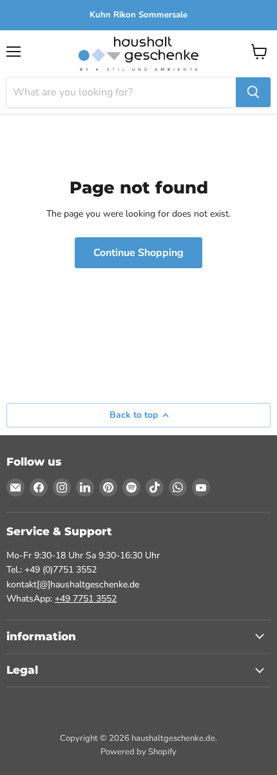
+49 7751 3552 (86, 599)
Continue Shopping (138, 253)
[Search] (253, 92)
